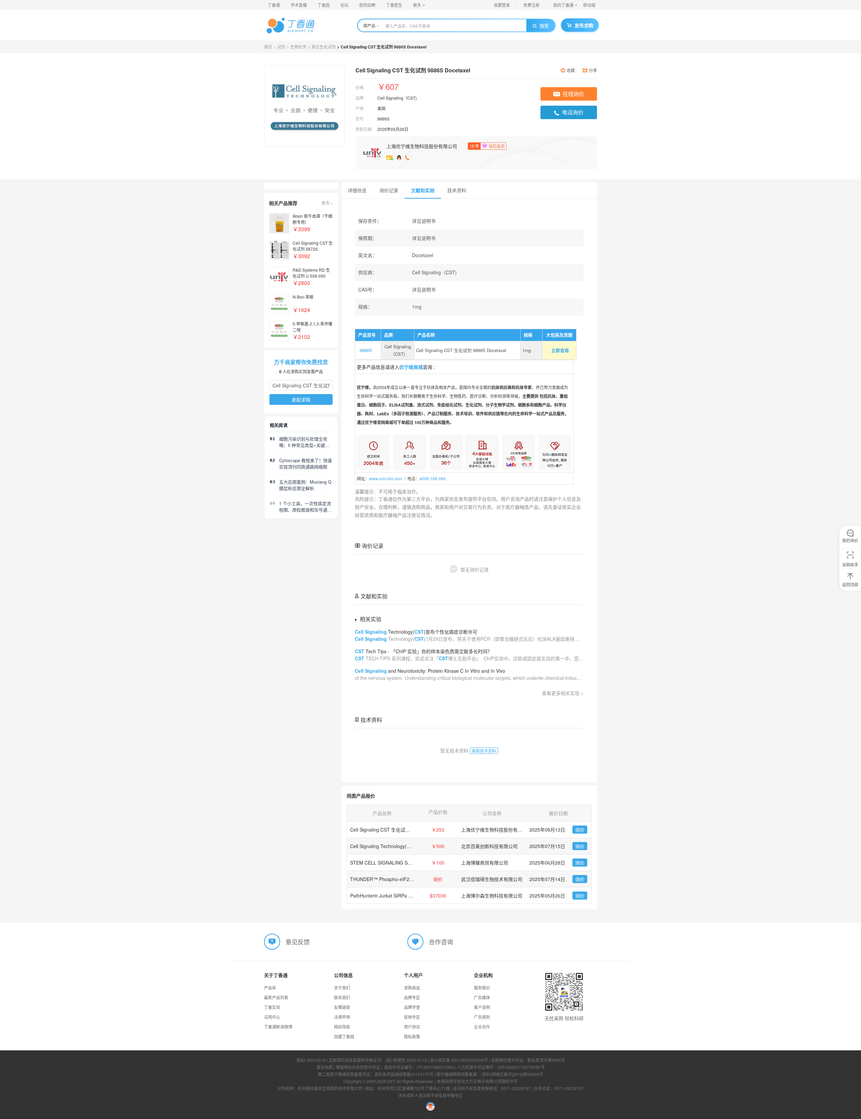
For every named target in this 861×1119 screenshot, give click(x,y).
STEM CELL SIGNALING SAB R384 (388, 862)
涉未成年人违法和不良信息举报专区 (430, 1095)
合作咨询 (441, 941)
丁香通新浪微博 (278, 1026)
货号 (359, 118)
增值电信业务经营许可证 (358, 1067)
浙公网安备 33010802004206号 (459, 1060)
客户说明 (482, 1007)
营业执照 (324, 1067)
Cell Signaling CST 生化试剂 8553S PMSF (395, 829)
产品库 (270, 987)
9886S (365, 350)
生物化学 (298, 46)
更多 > (327, 203)
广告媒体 (482, 997)
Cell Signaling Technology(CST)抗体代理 (393, 846)
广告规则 (482, 1017)
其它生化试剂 (323, 46)
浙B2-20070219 (311, 1060)
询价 (580, 829)
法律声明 (342, 1017)
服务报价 (482, 987)
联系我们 (342, 997)
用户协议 (412, 1026)
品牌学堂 (412, 1007)
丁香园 (323, 5)
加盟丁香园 (344, 1036)
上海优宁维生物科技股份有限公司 (421, 146)
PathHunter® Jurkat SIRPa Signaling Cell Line (399, 895)
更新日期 (363, 129)
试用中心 (272, 1017)
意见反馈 (298, 941)
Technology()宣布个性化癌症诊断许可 (416, 631)
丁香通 (274, 5)
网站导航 (342, 1026)
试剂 (281, 46)
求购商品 (412, 987)
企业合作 (482, 1026)
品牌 (359, 98)
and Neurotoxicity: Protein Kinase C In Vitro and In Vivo (430, 670)
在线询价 (573, 94)
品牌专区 (412, 997)
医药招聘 (367, 5)
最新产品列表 (276, 997)
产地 (359, 108)
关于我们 (342, 987)
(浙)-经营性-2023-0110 (406, 1060)
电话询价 (573, 112)
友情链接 (342, 1007)
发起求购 (301, 399)
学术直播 (299, 5)
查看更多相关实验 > (563, 693)
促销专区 (412, 1017)
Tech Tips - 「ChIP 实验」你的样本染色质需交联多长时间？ (423, 651)
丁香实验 (272, 1007)
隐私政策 (412, 1036)
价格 (359, 87)
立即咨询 (560, 350)
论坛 (344, 5)
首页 (268, 46)
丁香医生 (394, 5)
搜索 (544, 25)
